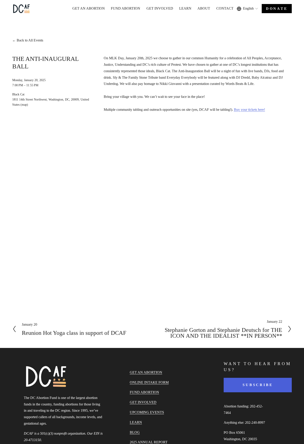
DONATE (277, 8)
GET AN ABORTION (88, 8)
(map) (24, 104)
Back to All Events (30, 40)
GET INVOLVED (143, 402)
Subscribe (258, 385)
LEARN (136, 422)
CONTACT (224, 8)
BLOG (135, 432)
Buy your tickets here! (249, 109)
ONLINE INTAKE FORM (149, 382)
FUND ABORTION (125, 8)
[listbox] (248, 8)
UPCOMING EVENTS (147, 412)
